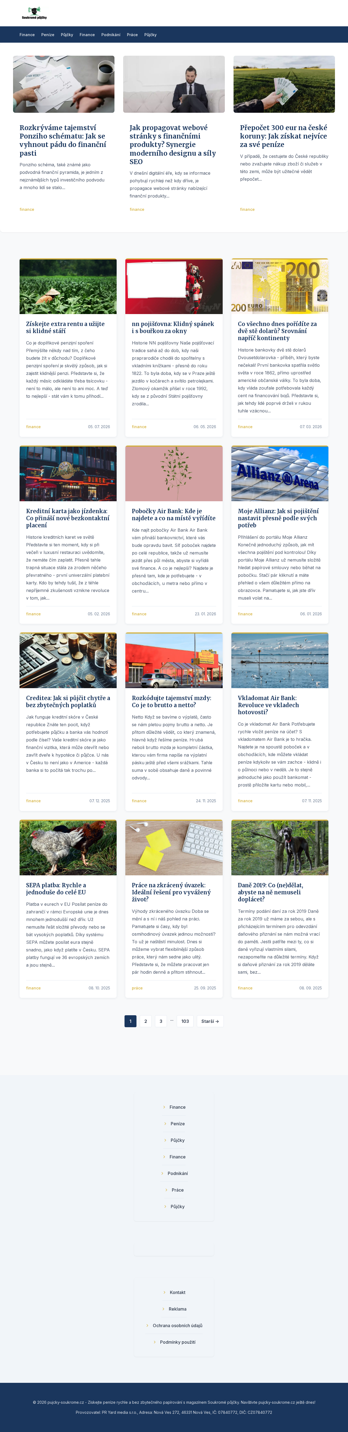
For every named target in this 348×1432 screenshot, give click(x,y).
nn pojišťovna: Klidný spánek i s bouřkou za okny (173, 327)
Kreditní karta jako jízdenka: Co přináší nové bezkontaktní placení (68, 518)
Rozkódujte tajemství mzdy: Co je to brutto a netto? (171, 702)
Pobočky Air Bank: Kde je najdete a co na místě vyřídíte (174, 515)
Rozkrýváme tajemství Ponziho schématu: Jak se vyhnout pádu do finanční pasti (63, 141)
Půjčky (67, 34)
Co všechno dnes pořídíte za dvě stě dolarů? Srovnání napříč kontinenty (277, 331)
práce (137, 988)
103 (185, 1021)
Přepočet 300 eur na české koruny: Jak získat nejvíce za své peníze (283, 136)
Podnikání (110, 34)
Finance (27, 34)
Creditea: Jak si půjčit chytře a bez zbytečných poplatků (68, 702)
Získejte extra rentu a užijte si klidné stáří (65, 327)
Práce (132, 34)
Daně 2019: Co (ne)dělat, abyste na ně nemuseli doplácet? (270, 892)
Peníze (47, 34)
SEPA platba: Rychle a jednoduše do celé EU (56, 889)
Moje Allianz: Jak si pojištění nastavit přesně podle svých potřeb (278, 518)
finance (27, 209)
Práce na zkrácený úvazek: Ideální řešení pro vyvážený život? (171, 892)
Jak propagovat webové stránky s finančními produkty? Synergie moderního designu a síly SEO (173, 145)
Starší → (210, 1021)
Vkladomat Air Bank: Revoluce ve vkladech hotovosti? (268, 705)
